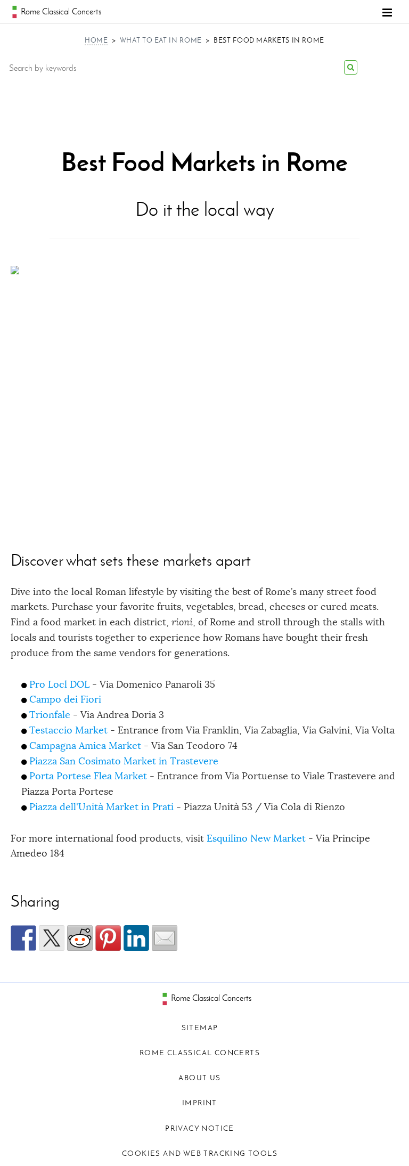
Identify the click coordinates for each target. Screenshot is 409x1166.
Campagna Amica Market (85, 746)
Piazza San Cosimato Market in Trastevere (123, 761)
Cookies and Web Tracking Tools (199, 1153)
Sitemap (200, 1027)
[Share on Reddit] (80, 938)
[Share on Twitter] (51, 938)
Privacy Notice (199, 1128)
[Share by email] (164, 938)
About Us (199, 1077)
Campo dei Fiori (65, 699)
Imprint (199, 1102)
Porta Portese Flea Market (88, 776)
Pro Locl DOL (59, 684)
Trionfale (49, 715)
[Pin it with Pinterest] (108, 938)
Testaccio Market (68, 730)
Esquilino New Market (256, 838)
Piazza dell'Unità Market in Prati (101, 807)
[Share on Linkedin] (136, 938)
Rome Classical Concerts (210, 998)
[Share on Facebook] (23, 938)
